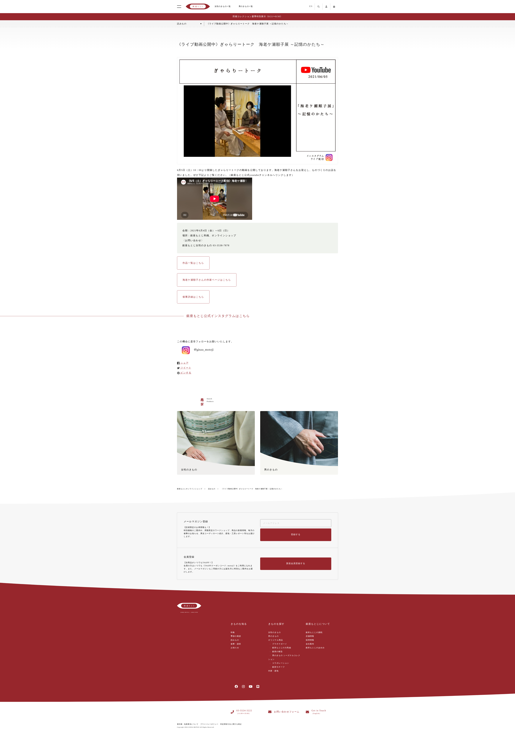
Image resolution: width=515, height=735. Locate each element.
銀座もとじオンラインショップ (189, 489)
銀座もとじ (198, 7)
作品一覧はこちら (193, 263)
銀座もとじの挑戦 (314, 633)
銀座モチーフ (278, 667)
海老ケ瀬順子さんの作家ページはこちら (207, 280)
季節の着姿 (236, 636)
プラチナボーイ (279, 644)
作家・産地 (273, 671)
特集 (233, 633)
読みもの (211, 489)
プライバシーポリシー (209, 724)
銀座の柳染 (277, 652)
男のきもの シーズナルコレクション (284, 657)
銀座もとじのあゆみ (315, 648)
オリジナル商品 (275, 640)
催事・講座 (236, 644)
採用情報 (310, 640)
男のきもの (273, 636)
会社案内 (310, 644)
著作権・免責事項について (187, 724)
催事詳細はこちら (193, 297)
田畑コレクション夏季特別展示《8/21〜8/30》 (257, 16)
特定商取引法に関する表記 (231, 724)
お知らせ (235, 648)
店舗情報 (310, 636)
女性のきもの (274, 633)
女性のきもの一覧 (223, 6)
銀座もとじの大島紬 (281, 648)
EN (310, 6)
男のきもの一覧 (246, 6)
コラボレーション (280, 663)
